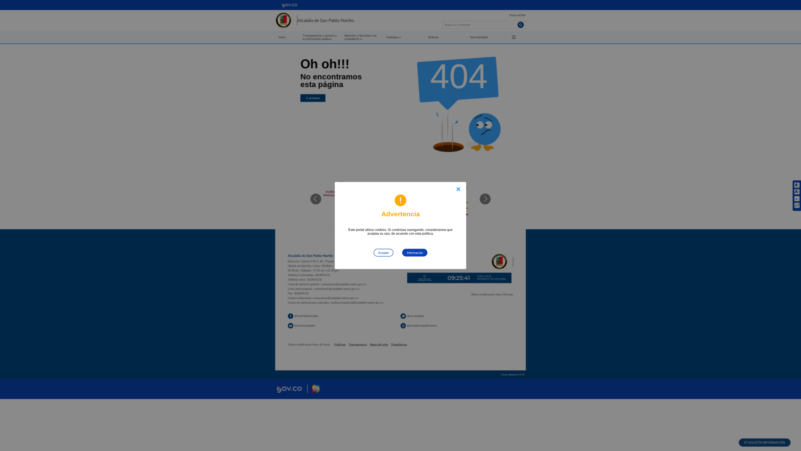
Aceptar (383, 253)
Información (415, 253)
